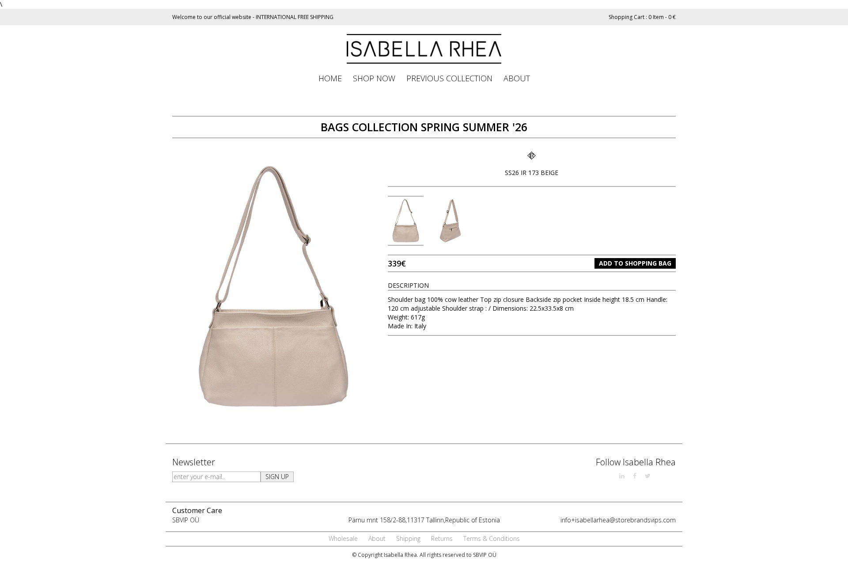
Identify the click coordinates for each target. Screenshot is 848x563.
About (377, 538)
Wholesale (343, 538)
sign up (277, 476)
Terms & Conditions (491, 538)
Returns (442, 538)
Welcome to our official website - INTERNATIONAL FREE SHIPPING (252, 17)
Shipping (408, 538)
